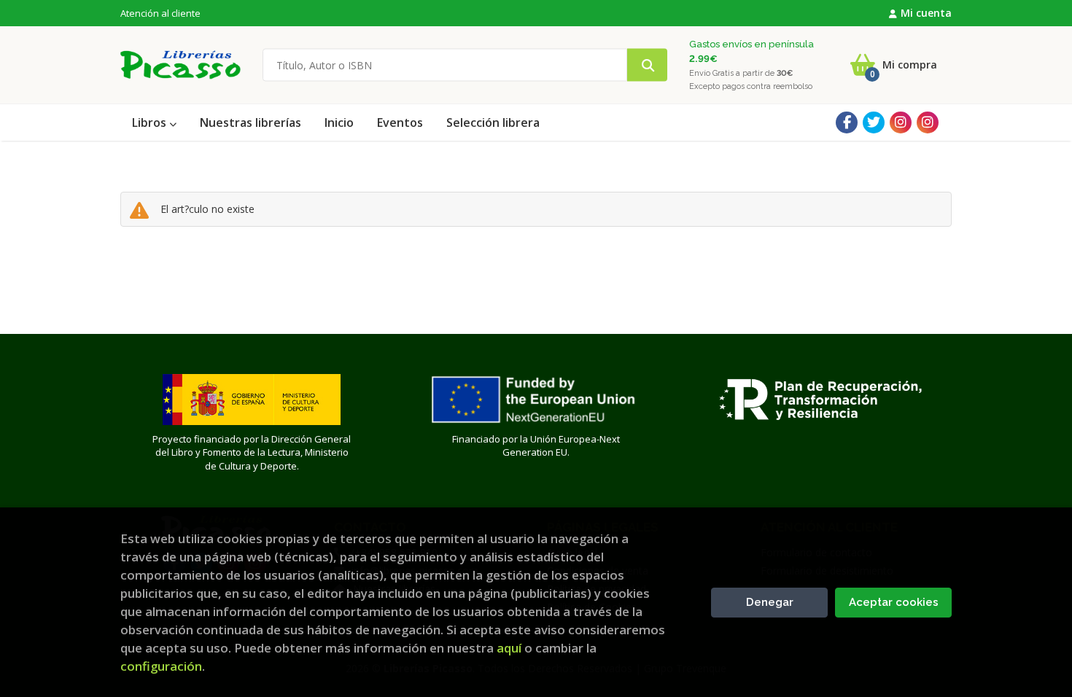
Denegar (769, 602)
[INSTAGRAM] (901, 122)
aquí (509, 647)
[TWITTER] (874, 122)
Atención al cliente (160, 13)
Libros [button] (150, 122)
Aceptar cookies (894, 602)
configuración (161, 666)
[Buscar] (647, 65)
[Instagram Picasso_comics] (928, 122)
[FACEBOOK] (847, 122)
